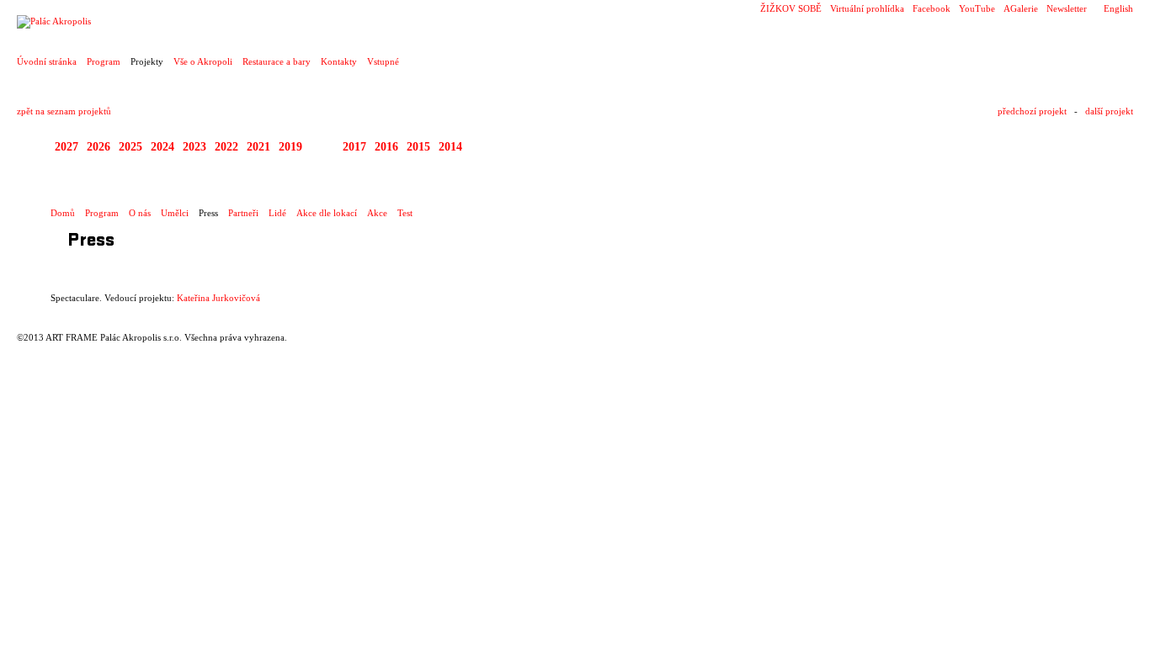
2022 (226, 146)
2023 (194, 146)
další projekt (1109, 111)
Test (405, 213)
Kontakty (339, 61)
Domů (63, 213)
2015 (418, 146)
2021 (258, 146)
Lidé (277, 213)
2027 (66, 146)
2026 (98, 146)
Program (103, 61)
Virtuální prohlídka (867, 8)
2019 (290, 146)
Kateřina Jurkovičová (218, 298)
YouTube (977, 8)
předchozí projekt (1032, 111)
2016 (386, 146)
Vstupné (383, 61)
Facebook (931, 8)
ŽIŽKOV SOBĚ (791, 8)
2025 (130, 146)
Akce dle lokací (326, 213)
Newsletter (1066, 8)
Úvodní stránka (47, 61)
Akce (377, 213)
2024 (162, 146)
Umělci (175, 213)
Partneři (243, 213)
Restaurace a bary (276, 61)
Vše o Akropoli (202, 61)
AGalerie (1021, 8)
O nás (140, 213)
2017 (354, 146)
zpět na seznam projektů (64, 111)
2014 (450, 146)
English (1118, 8)
